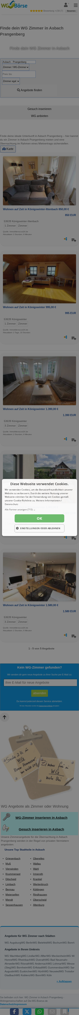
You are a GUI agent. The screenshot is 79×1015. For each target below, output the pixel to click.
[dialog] (39, 507)
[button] (39, 509)
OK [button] (39, 518)
